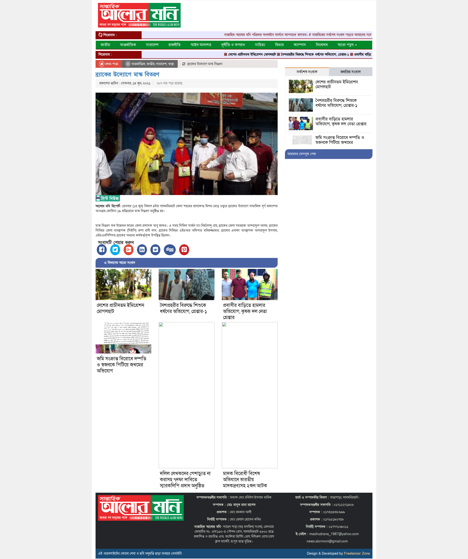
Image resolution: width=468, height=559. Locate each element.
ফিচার (279, 45)
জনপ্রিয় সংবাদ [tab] (351, 72)
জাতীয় (105, 45)
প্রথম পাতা (111, 64)
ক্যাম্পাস (300, 45)
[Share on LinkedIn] (142, 249)
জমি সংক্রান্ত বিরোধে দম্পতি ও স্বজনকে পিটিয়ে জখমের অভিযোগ (121, 365)
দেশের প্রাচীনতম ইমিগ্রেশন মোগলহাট (235, 54)
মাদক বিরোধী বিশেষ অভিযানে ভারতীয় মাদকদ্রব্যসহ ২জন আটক (245, 480)
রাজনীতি (174, 45)
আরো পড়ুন (346, 45)
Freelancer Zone (357, 553)
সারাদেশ (152, 45)
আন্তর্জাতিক (128, 45)
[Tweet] (115, 249)
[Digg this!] (170, 249)
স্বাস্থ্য (171, 64)
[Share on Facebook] (102, 249)
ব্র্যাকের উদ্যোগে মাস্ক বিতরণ (127, 74)
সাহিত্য (260, 45)
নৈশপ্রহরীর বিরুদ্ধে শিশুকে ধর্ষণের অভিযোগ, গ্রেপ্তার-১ (298, 54)
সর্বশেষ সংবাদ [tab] (307, 72)
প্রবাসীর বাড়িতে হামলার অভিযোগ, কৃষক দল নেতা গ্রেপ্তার (245, 311)
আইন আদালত (201, 45)
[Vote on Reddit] (155, 249)
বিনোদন (322, 45)
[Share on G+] (129, 249)
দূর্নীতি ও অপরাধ (233, 45)
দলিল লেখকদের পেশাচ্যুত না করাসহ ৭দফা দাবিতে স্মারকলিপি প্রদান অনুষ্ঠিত (185, 480)
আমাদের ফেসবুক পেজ (301, 154)
